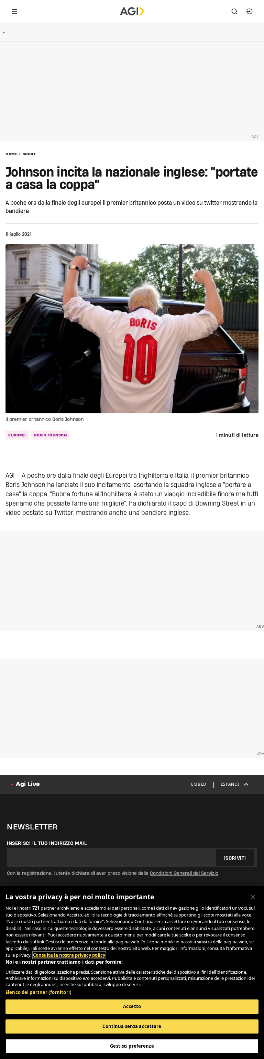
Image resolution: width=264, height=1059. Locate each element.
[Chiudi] (253, 896)
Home (12, 153)
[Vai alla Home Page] (132, 11)
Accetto (132, 1006)
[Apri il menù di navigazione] (14, 11)
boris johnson (50, 435)
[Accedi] (249, 11)
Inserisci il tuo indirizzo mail (47, 843)
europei (17, 435)
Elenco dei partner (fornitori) (38, 992)
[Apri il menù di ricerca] (234, 11)
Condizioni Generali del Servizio (184, 873)
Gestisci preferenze (132, 1046)
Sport (29, 153)
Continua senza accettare (131, 1026)
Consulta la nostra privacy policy (69, 955)
